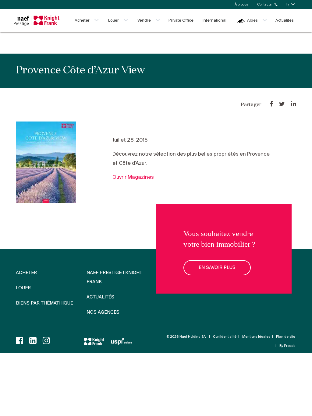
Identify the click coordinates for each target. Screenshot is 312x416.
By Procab (287, 346)
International (214, 20)
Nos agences (103, 312)
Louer (113, 20)
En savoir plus (217, 267)
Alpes (252, 20)
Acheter (82, 20)
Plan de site (285, 337)
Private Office (180, 20)
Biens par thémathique (44, 303)
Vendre (144, 20)
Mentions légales (256, 337)
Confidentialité (224, 337)
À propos (241, 4)
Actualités (284, 20)
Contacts (264, 4)
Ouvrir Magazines (133, 177)
